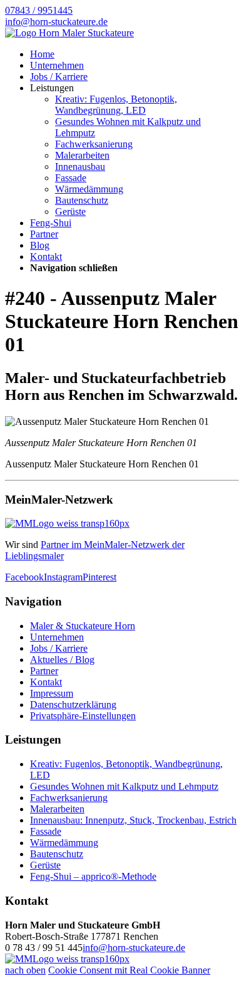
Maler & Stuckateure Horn (82, 625)
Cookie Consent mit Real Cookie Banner (129, 970)
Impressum (51, 693)
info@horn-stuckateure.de (134, 947)
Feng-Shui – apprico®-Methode (93, 876)
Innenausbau (80, 166)
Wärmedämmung (89, 189)
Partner (44, 234)
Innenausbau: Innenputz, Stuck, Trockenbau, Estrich (133, 820)
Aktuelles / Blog (62, 659)
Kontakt (46, 256)
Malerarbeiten (82, 155)
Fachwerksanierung (94, 144)
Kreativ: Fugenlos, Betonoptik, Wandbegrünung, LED (116, 105)
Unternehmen (57, 65)
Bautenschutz (81, 200)
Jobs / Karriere (59, 76)
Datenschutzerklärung (73, 704)
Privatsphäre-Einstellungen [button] (83, 715)
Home (42, 54)
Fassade (70, 177)
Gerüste (70, 211)
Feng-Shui (50, 222)
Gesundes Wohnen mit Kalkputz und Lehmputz (124, 786)
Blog (39, 245)
